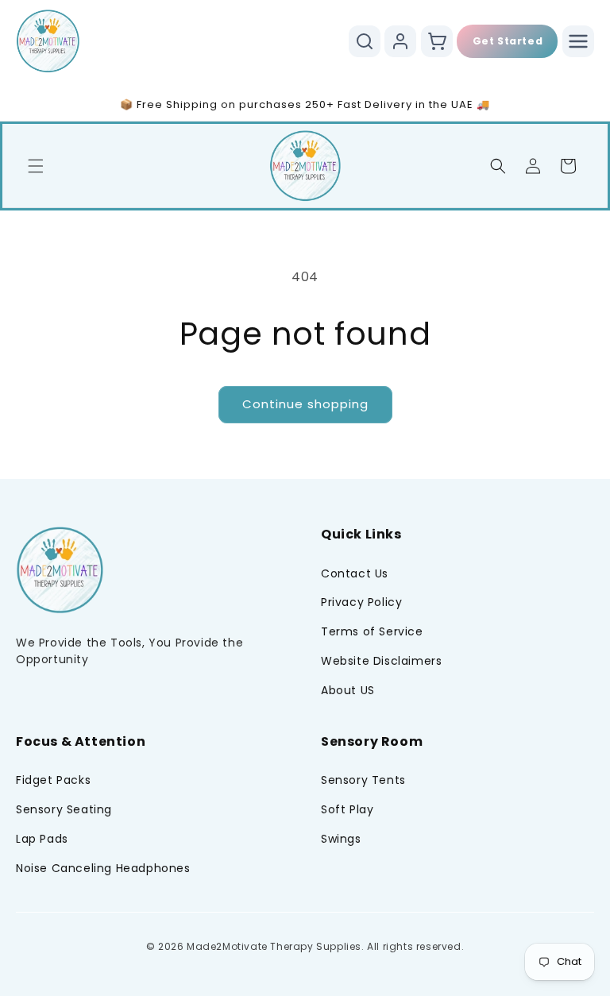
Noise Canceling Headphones (103, 868)
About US (348, 690)
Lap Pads (42, 839)
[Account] (400, 41)
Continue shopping (305, 404)
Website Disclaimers (381, 661)
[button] (35, 166)
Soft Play (347, 809)
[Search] (364, 41)
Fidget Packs (53, 780)
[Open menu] (578, 41)
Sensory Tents (363, 780)
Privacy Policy (361, 602)
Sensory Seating (64, 809)
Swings (341, 839)
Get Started (508, 41)
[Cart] (437, 41)
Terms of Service (372, 631)
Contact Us (354, 573)
